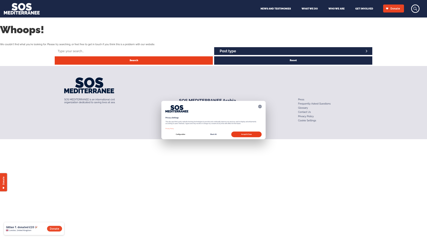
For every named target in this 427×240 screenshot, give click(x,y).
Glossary (303, 107)
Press (301, 99)
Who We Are (336, 8)
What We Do (310, 8)
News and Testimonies (276, 8)
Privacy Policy (306, 116)
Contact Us (304, 112)
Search (134, 60)
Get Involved (364, 8)
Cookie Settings (307, 120)
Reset (293, 60)
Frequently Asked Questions (314, 103)
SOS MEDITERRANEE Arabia (207, 100)
